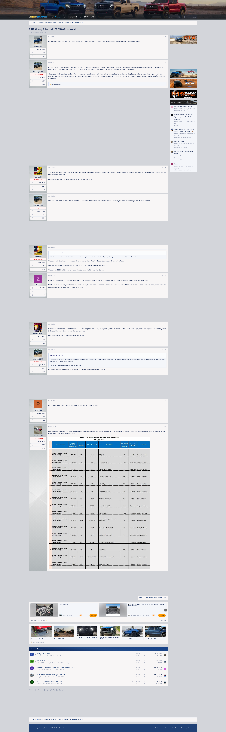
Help (186, 728)
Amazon (93, 615)
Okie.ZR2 (159, 656)
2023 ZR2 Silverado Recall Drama (49, 682)
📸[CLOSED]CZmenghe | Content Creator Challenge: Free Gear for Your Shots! (146, 605)
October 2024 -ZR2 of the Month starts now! (87, 638)
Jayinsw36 (34, 32)
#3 (165, 168)
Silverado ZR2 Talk (56, 684)
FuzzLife (64, 615)
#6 (165, 275)
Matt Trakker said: (55, 355)
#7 (165, 324)
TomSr (160, 670)
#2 (165, 62)
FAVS (92, 17)
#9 (165, 401)
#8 (165, 350)
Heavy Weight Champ (61, 639)
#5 (165, 247)
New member (179, 142)
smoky (39, 670)
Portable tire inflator (37, 639)
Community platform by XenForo (47, 728)
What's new (68, 17)
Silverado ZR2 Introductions (182, 170)
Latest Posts (176, 102)
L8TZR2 (160, 663)
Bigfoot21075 (40, 663)
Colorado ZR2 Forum (180, 148)
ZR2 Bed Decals (64, 604)
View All (163, 620)
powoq (176, 125)
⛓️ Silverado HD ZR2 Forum (59, 677)
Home (51, 17)
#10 (165, 426)
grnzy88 (39, 677)
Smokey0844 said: (55, 253)
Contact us (160, 728)
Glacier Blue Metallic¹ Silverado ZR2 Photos (109, 638)
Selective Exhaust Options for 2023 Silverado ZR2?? (56, 668)
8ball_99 (159, 677)
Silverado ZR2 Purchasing (60, 656)
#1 (165, 37)
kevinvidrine (40, 656)
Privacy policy (179, 728)
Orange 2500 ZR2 (43, 654)
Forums (58, 17)
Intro (176, 164)
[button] (62, 17)
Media (78, 17)
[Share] (163, 37)
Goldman (39, 684)
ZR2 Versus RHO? (43, 661)
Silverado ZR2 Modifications (58, 670)
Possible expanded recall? (183, 107)
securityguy (158, 684)
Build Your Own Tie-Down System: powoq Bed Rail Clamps (183, 117)
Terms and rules (169, 728)
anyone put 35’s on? (129, 639)
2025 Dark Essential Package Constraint (52, 675)
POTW (86, 17)
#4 (165, 196)
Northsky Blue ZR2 (151, 639)
